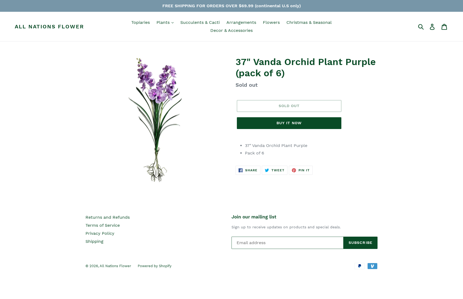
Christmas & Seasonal (309, 22)
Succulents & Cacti (200, 22)
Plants (163, 22)
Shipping (94, 241)
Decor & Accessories (231, 30)
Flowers (271, 22)
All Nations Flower (49, 26)
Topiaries (140, 22)
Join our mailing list (254, 216)
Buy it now (289, 123)
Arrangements (241, 22)
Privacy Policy (99, 233)
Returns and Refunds (107, 217)
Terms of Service (102, 225)
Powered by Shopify (154, 266)
